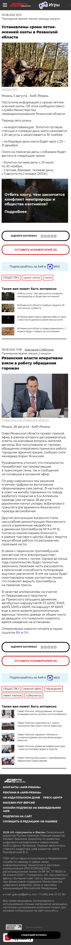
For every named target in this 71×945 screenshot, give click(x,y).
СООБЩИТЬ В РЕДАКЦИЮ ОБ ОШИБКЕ (30, 821)
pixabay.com (10, 89)
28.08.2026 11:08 (12, 349)
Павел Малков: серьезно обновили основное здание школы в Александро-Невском (40, 737)
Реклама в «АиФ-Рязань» (22, 792)
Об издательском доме (21, 797)
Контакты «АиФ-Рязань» (22, 787)
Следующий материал (34, 935)
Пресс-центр (52, 797)
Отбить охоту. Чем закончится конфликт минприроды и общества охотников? (35, 199)
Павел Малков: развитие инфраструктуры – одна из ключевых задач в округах (41, 747)
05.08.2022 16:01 (11, 15)
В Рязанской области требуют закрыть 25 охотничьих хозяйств (40, 306)
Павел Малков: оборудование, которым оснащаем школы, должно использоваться (41, 712)
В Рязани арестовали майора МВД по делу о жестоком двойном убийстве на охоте (41, 318)
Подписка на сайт (17, 816)
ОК (26, 632)
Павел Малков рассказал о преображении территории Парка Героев (41, 759)
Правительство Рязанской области (25, 420)
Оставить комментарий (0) (35, 249)
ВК (18, 632)
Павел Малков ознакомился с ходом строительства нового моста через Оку (39, 724)
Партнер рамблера (34, 927)
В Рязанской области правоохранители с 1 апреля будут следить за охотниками (41, 330)
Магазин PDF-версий (19, 802)
